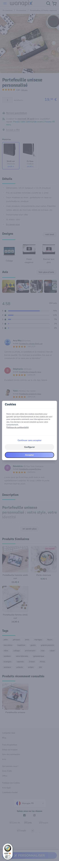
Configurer (29, 447)
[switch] (7, 856)
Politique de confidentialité (17, 427)
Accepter (29, 454)
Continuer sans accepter (30, 440)
